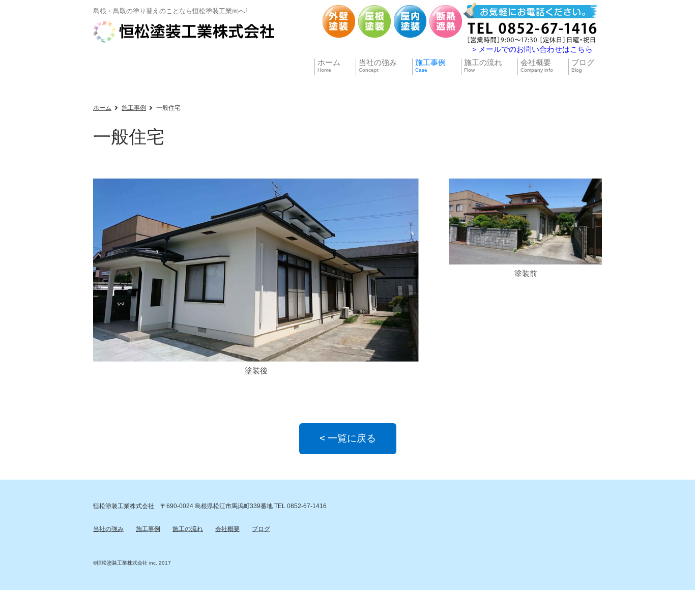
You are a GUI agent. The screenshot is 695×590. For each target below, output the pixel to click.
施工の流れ (187, 529)
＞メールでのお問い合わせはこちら (532, 49)
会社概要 (227, 529)
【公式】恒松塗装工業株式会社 (184, 31)
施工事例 (134, 107)
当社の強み (108, 529)
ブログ (261, 529)
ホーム (102, 107)
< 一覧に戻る (348, 438)
